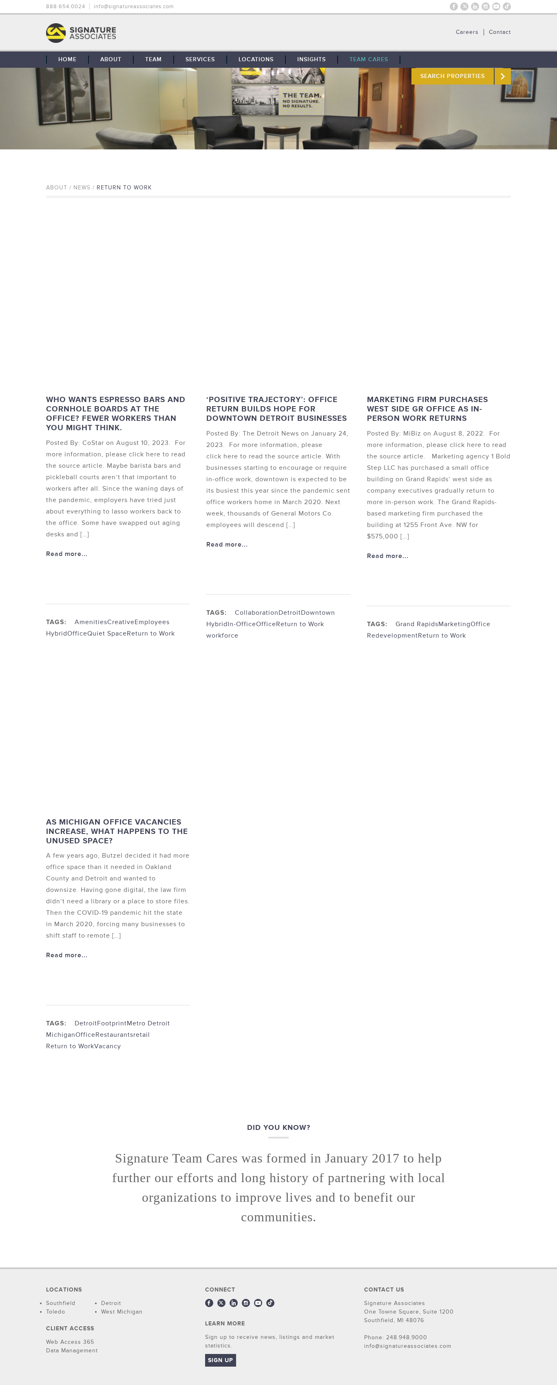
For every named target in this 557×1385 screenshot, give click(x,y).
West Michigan (122, 1311)
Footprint (112, 1023)
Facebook (454, 6)
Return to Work (151, 633)
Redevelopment (392, 635)
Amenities (91, 622)
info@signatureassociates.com (134, 6)
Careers (467, 32)
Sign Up (220, 1360)
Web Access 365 (70, 1341)
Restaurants (114, 1035)
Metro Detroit (148, 1023)
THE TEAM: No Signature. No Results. (122, 33)
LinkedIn (475, 6)
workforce (222, 635)
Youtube (496, 6)
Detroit (289, 613)
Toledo (55, 1311)
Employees (152, 622)
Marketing (454, 624)
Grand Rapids (417, 624)
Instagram (486, 6)
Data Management (72, 1350)
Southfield (60, 1303)
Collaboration (256, 613)
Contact (500, 32)
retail (141, 1035)
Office (77, 633)
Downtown (318, 613)
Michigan (60, 1035)
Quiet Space (107, 633)
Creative (121, 622)
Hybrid (56, 633)
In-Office (242, 624)
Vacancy (107, 1046)
